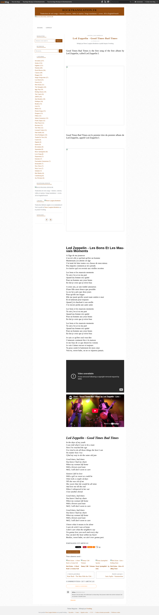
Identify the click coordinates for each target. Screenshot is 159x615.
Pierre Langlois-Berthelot (51, 207)
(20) (40, 87)
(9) (38, 139)
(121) (39, 65)
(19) (39, 89)
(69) (38, 68)
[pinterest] (108, 2)
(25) (39, 80)
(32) (38, 75)
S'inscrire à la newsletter (73, 552)
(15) (38, 104)
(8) (41, 151)
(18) (38, 96)
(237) (39, 61)
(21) (39, 84)
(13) (39, 113)
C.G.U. (91, 612)
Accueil (40, 27)
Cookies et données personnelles (102, 612)
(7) (39, 156)
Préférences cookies (115, 612)
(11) (41, 130)
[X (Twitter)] (105, 2)
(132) (38, 63)
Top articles (71, 612)
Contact (49, 27)
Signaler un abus (84, 612)
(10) (39, 132)
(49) (38, 72)
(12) (40, 120)
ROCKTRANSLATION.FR (79, 10)
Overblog (89, 608)
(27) (41, 77)
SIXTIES (90, 35)
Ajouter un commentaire (81, 586)
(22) (38, 82)
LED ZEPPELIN (98, 35)
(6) (39, 173)
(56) (40, 70)
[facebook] (102, 2)
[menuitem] (40, 28)
